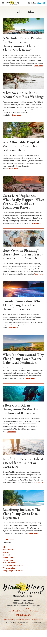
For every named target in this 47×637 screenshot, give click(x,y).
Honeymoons (8, 560)
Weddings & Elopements (13, 565)
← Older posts (9, 540)
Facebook (18, 615)
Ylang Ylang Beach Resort (13, 570)
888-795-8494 (23, 608)
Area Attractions (9, 549)
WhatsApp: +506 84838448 (32, 619)
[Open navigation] (2, 3)
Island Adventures (10, 563)
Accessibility (9, 619)
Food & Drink (8, 557)
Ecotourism (7, 555)
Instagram (21, 615)
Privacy (18, 619)
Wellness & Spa (9, 568)
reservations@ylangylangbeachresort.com (23, 611)
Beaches (6, 552)
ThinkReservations (23, 625)
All (4, 547)
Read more (38, 65)
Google (29, 615)
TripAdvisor (25, 615)
